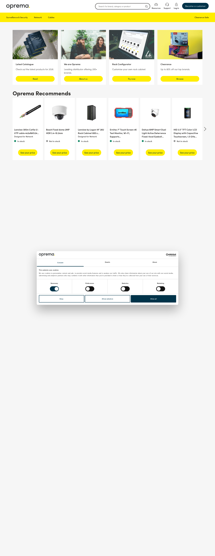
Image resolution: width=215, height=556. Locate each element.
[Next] (204, 129)
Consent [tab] (60, 263)
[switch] (89, 288)
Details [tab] (107, 262)
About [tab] (155, 262)
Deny (61, 299)
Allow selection (107, 299)
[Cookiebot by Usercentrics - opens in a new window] (162, 254)
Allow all (153, 299)
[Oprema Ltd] (18, 6)
